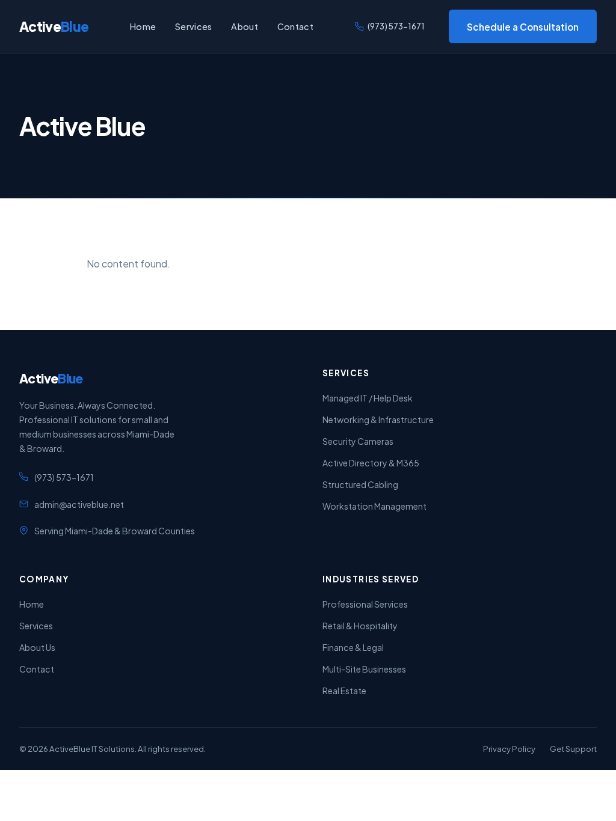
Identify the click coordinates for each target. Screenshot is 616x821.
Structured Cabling (360, 484)
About (244, 26)
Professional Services (365, 604)
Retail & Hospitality (360, 625)
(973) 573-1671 (396, 26)
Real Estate (344, 690)
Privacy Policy (509, 748)
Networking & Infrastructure (378, 419)
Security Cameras (357, 441)
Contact (295, 26)
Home (143, 26)
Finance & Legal (353, 647)
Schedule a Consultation (523, 26)
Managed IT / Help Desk (367, 397)
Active (53, 26)
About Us (37, 647)
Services (193, 26)
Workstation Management (374, 506)
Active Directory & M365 (370, 462)
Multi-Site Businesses (364, 669)
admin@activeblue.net (79, 504)
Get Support (573, 748)
